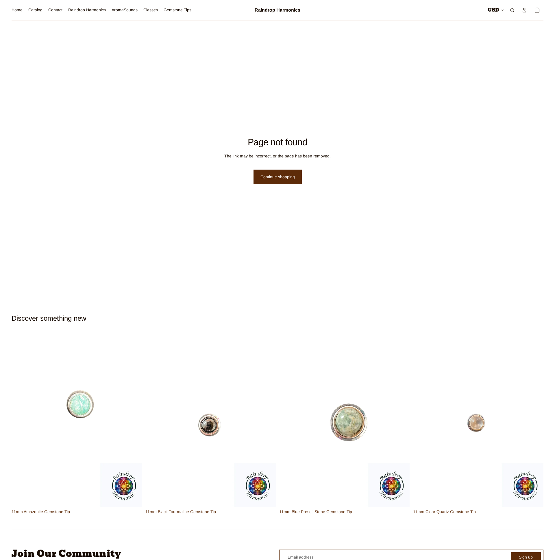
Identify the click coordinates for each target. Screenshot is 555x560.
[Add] (133, 498)
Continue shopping (277, 177)
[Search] (512, 10)
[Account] (524, 10)
